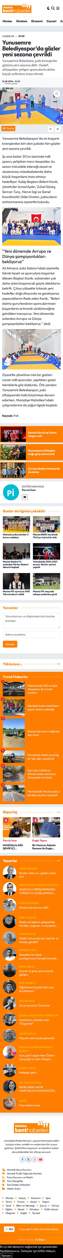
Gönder (10, 644)
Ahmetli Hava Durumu (19, 1169)
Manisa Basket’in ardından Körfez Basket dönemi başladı (16, 564)
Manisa (7, 21)
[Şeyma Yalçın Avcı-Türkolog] (9, 1019)
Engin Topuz (27, 1068)
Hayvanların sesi (29, 1105)
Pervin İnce (29, 490)
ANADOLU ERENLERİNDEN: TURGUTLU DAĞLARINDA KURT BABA (37, 891)
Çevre (43, 1205)
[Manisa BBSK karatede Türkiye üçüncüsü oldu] (46, 524)
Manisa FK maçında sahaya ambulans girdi (45, 593)
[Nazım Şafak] (9, 937)
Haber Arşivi (13, 1188)
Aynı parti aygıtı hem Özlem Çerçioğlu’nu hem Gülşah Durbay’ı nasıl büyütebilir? (37, 1057)
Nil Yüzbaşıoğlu (30, 1082)
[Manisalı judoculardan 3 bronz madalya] (16, 524)
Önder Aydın (27, 950)
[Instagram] (34, 1159)
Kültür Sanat (51, 1209)
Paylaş (10, 128)
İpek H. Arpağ (28, 917)
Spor (21, 36)
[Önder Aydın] (9, 953)
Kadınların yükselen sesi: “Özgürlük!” (34, 1021)
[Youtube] (40, 1159)
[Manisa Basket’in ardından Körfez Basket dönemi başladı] (16, 551)
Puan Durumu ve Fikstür (20, 1177)
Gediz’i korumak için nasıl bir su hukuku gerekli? (39, 940)
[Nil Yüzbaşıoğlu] (9, 1086)
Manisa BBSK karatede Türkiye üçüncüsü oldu (45, 536)
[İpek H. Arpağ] (9, 921)
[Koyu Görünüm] (48, 8)
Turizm (21, 1201)
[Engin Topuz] (9, 1070)
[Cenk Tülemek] (9, 872)
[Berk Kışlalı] (9, 970)
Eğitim (9, 1209)
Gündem (21, 21)
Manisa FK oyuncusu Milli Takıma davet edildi (16, 593)
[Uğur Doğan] (9, 1035)
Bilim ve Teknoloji (25, 1205)
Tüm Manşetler (15, 1181)
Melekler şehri (28, 1072)
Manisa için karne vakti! (33, 907)
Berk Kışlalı (27, 966)
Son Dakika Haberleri (18, 1184)
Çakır (23, 1100)
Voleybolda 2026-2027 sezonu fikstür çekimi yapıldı (45, 564)
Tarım (9, 1201)
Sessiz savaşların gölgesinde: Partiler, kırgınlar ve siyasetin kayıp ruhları (37, 923)
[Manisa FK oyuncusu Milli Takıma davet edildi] (16, 580)
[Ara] (53, 8)
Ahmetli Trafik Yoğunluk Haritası (24, 1173)
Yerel (8, 1205)
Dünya (55, 1205)
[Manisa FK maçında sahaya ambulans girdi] (46, 580)
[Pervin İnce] (11, 492)
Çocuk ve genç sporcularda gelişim (36, 972)
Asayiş (22, 1198)
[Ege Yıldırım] (9, 986)
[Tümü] (58, 664)
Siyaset (51, 21)
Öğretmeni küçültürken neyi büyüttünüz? (36, 989)
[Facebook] (22, 1159)
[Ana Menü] (57, 8)
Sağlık (23, 1213)
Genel (21, 1209)
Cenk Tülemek (28, 868)
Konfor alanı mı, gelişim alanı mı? (37, 874)
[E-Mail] (24, 497)
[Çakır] (9, 1102)
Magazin (10, 1213)
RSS (10, 1229)
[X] (28, 1159)
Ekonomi (37, 21)
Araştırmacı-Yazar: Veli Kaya (39, 885)
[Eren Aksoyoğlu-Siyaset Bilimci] (9, 1051)
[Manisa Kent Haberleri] (16, 8)
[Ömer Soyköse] (9, 905)
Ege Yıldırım (27, 982)
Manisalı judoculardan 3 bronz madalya (16, 536)
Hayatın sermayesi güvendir (37, 1038)
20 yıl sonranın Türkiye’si (34, 1005)
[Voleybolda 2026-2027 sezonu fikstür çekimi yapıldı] (46, 551)
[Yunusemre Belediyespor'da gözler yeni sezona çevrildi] (31, 106)
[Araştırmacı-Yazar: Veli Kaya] (9, 888)
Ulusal (33, 1201)
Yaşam (45, 1201)
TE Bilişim (40, 1239)
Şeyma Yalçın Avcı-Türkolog (38, 1015)
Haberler (8, 36)
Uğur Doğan (27, 1033)
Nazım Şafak (27, 933)
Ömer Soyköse (29, 903)
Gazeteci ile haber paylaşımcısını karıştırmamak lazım (37, 956)
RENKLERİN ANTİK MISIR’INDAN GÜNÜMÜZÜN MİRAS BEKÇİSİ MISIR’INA (37, 1089)
